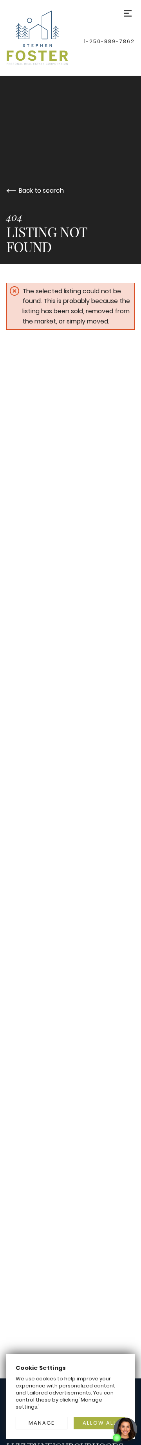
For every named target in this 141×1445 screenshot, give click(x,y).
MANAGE (41, 1423)
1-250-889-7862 (109, 41)
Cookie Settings (41, 1368)
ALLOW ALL (100, 1423)
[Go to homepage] (45, 37)
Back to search (41, 190)
